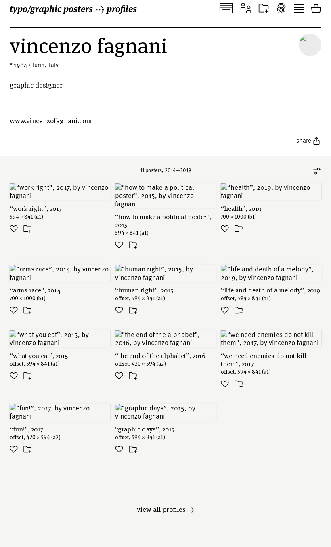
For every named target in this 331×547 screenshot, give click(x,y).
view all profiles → (165, 509)
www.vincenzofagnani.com (51, 120)
